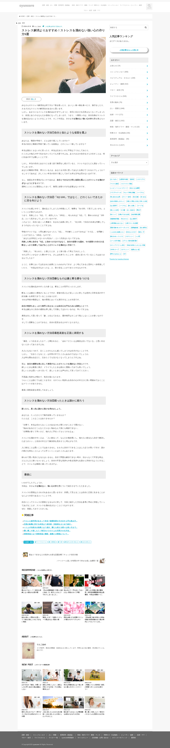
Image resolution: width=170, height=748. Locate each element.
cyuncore (26, 5)
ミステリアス (140, 179)
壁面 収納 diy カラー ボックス (119, 227)
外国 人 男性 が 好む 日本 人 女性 (137, 201)
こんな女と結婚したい (117, 232)
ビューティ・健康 (136, 5)
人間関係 (53, 542)
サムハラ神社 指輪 (129, 192)
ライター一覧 (53, 738)
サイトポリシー (83, 738)
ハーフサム (140, 192)
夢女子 (139, 210)
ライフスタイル (125, 5)
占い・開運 (53, 5)
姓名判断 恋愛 (135, 214)
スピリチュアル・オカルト (122, 78)
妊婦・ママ (96, 10)
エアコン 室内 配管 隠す (129, 241)
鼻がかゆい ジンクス (116, 236)
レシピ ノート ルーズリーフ (119, 188)
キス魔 (123, 210)
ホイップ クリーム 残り (117, 245)
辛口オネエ (117, 145)
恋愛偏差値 (134, 227)
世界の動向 (116, 102)
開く (33, 99)
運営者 (133, 738)
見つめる (143, 197)
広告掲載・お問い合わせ (100, 738)
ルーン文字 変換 (115, 241)
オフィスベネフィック (119, 738)
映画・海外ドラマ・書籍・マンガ (82, 5)
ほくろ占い (113, 179)
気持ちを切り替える (72, 542)
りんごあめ (41, 644)
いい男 (138, 236)
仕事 (60, 542)
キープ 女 (140, 205)
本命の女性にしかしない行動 (136, 245)
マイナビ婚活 (114, 184)
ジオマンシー (129, 236)
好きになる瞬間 (134, 188)
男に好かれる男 (115, 197)
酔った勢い (131, 205)
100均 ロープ (114, 249)
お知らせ (115, 66)
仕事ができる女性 (123, 214)
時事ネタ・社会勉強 (100, 5)
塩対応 (132, 179)
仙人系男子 (113, 205)
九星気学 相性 (123, 179)
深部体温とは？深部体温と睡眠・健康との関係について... (46, 534)
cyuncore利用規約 (68, 738)
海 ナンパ (113, 214)
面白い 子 (141, 232)
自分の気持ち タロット (117, 201)
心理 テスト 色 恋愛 (132, 223)
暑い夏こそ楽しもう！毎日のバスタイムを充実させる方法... (47, 531)
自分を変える (86, 542)
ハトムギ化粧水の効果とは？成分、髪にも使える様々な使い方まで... (50, 527)
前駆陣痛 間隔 (114, 219)
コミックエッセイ (113, 5)
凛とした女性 (114, 210)
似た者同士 (143, 227)
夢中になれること (115, 254)
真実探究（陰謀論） (64, 5)
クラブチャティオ (115, 192)
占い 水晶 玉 (131, 210)
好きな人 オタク (131, 232)
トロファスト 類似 (126, 184)
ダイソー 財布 (126, 197)
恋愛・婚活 (45, 5)
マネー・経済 (88, 10)
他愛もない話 (135, 249)
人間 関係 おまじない (117, 223)
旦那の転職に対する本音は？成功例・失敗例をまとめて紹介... (48, 524)
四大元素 (135, 197)
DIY (125, 254)
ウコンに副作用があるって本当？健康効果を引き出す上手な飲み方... (50, 521)
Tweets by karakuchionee (119, 259)
